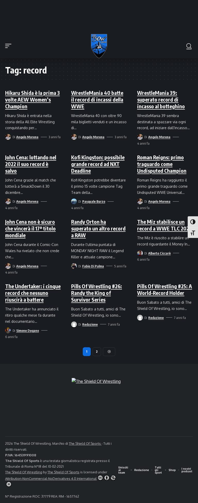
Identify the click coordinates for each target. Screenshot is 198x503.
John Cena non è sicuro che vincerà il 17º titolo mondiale (30, 228)
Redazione (90, 324)
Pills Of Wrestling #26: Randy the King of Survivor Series (96, 293)
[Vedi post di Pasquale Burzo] (74, 201)
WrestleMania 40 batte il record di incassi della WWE (97, 99)
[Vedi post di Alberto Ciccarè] (140, 253)
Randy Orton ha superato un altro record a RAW (98, 228)
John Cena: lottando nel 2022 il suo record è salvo (30, 164)
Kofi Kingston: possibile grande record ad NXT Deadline (98, 164)
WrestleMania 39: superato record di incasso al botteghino (161, 99)
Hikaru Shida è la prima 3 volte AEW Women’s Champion (32, 99)
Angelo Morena (27, 137)
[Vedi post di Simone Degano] (8, 330)
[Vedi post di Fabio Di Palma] (74, 266)
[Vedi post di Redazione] (74, 324)
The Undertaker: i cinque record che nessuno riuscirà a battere (33, 293)
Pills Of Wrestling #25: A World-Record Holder (164, 289)
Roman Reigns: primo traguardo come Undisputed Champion (161, 164)
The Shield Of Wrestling (23, 472)
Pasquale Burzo (93, 201)
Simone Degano (27, 330)
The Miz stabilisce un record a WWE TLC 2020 (164, 225)
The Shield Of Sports (85, 443)
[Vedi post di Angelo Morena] (8, 137)
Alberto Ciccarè (159, 253)
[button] (9, 46)
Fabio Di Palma (93, 266)
